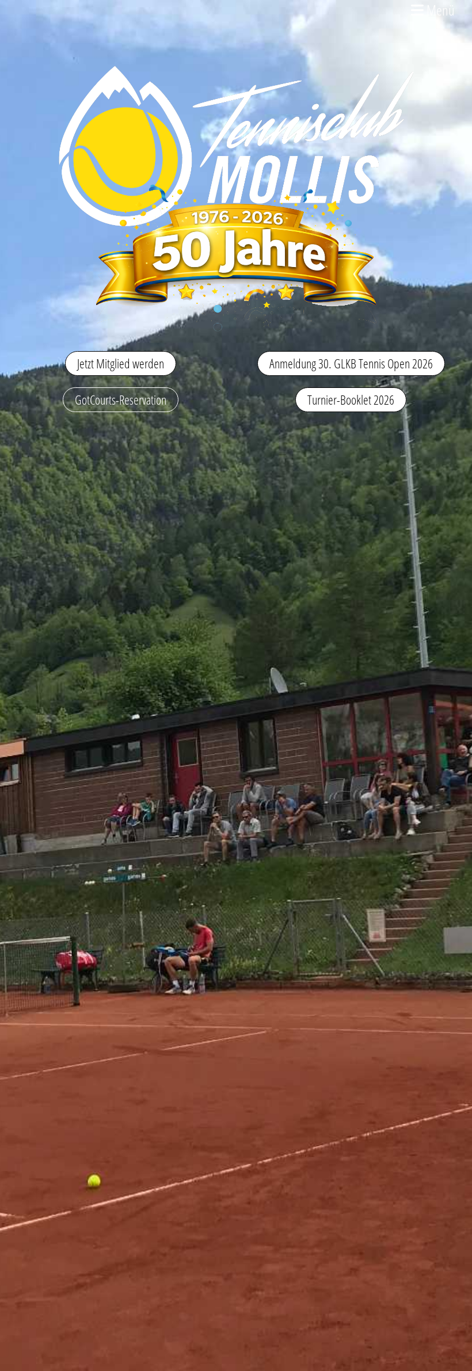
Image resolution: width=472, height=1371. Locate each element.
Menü (439, 10)
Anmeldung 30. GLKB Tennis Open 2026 (351, 363)
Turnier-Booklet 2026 (350, 399)
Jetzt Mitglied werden (120, 363)
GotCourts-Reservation (120, 399)
